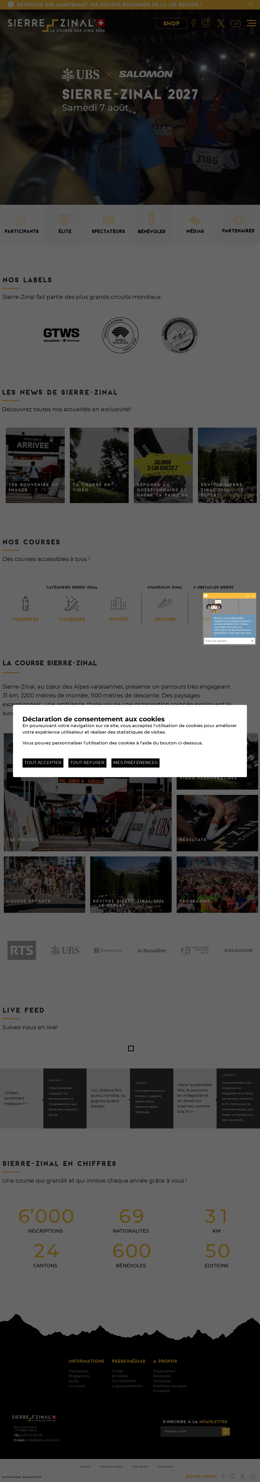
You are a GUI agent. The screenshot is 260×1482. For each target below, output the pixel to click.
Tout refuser (87, 763)
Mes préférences (135, 763)
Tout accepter (42, 763)
